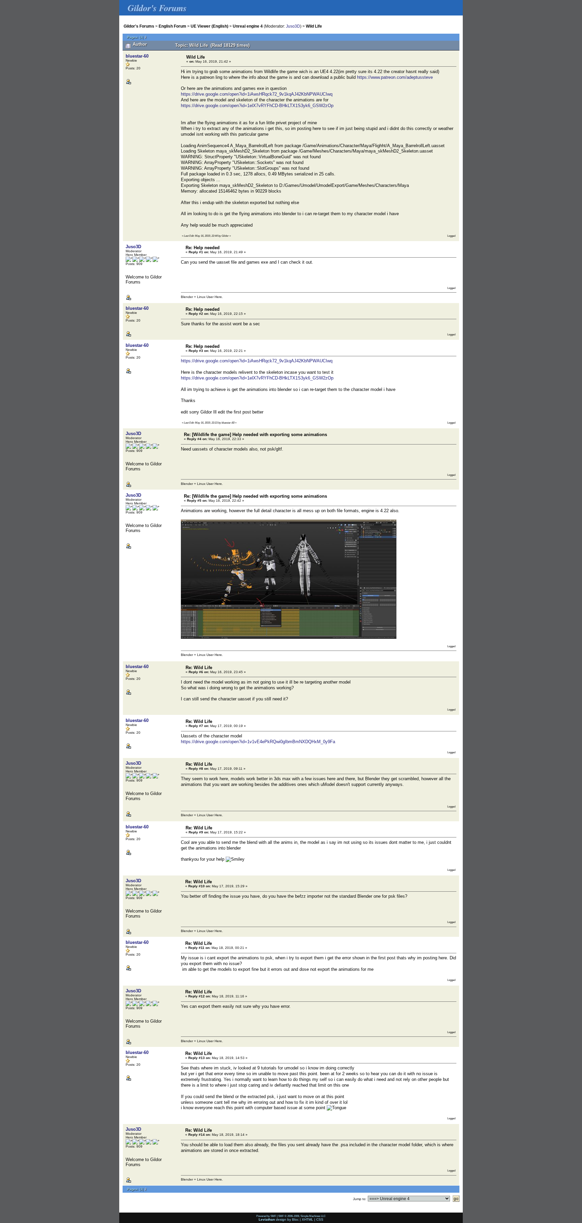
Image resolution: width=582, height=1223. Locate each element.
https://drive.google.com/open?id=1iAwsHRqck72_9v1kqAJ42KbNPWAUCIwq (256, 94)
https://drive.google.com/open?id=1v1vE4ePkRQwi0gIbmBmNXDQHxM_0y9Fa (258, 741)
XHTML (307, 1219)
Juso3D (293, 26)
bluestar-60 (137, 56)
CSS (319, 1219)
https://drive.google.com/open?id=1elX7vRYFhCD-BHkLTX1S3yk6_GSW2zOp (257, 105)
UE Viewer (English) (209, 26)
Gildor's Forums (139, 26)
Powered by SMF (266, 1216)
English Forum (172, 26)
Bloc (295, 1219)
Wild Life (314, 26)
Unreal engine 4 (248, 26)
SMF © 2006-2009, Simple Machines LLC (302, 1216)
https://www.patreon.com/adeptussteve (395, 77)
